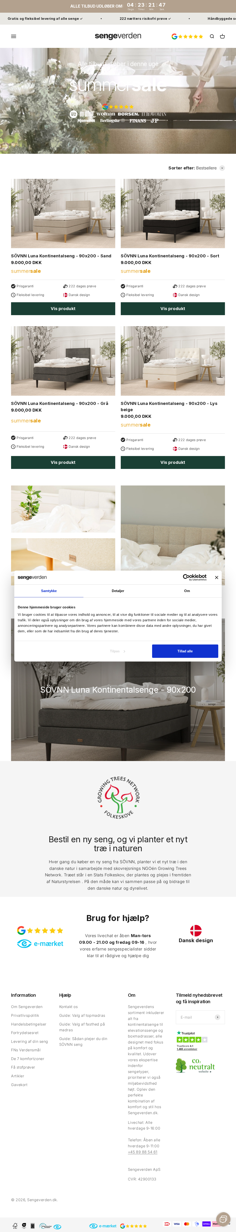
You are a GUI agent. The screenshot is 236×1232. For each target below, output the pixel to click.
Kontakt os (68, 1006)
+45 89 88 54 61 (142, 1152)
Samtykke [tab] (49, 591)
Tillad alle (185, 651)
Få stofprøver (23, 1067)
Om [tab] (187, 591)
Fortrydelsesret (24, 1032)
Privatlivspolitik (25, 1015)
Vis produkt (63, 308)
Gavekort (19, 1084)
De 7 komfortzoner (27, 1058)
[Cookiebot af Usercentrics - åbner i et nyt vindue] (186, 577)
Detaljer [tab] (118, 591)
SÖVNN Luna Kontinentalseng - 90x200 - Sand (61, 255)
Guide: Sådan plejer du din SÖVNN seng (83, 1041)
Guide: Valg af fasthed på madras (82, 1027)
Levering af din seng (29, 1041)
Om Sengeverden (27, 1006)
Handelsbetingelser (29, 1024)
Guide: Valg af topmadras (82, 1015)
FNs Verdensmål (26, 1050)
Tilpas (115, 651)
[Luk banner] (216, 577)
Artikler (17, 1076)
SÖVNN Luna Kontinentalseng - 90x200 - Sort (170, 255)
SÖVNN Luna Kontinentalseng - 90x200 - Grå (59, 403)
